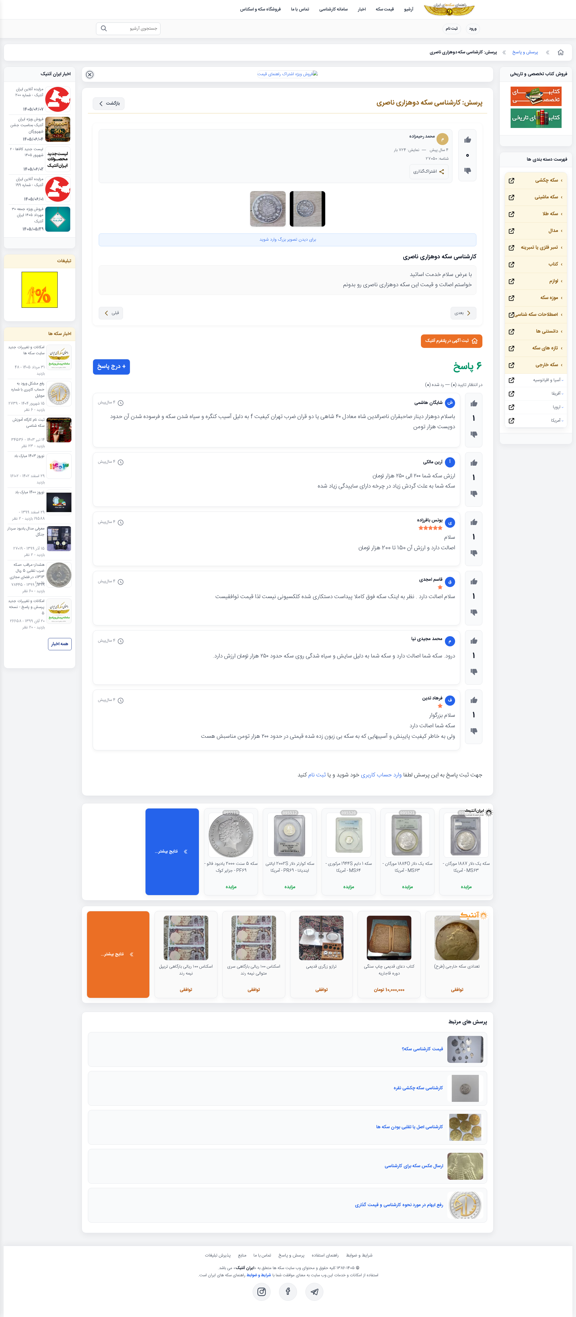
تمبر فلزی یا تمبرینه (539, 248)
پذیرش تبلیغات (218, 1255)
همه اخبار (59, 644)
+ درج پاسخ (111, 367)
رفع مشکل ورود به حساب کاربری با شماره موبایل (27, 390)
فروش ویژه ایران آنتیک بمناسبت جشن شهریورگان (26, 126)
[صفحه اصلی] (560, 52)
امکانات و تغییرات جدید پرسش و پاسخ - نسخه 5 (26, 607)
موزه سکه (549, 298)
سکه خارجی (547, 365)
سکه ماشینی (546, 197)
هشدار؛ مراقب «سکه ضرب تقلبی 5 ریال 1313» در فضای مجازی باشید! (27, 574)
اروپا (556, 407)
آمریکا (555, 420)
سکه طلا (550, 214)
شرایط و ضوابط (359, 1255)
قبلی (115, 313)
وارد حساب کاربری (381, 775)
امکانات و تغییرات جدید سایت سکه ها (26, 351)
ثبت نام (452, 29)
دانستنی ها (547, 332)
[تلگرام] (314, 1292)
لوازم (553, 281)
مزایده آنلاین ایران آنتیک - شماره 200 (29, 93)
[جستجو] (103, 29)
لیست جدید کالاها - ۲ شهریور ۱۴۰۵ (26, 153)
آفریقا (556, 393)
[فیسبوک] (288, 1292)
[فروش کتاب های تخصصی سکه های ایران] (536, 105)
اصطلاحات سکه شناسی (536, 315)
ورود (473, 29)
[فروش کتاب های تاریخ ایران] (536, 127)
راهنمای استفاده (325, 1255)
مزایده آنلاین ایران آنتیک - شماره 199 (29, 182)
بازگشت (113, 103)
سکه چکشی (546, 180)
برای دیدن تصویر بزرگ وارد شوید (288, 239)
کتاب (553, 264)
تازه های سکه (545, 348)
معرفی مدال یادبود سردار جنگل (26, 532)
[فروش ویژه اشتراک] (287, 74)
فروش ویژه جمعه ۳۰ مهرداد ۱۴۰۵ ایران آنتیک (27, 215)
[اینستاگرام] (262, 1292)
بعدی (459, 313)
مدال (553, 231)
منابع (242, 1255)
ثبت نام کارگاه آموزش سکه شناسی (28, 423)
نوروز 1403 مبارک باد (29, 456)
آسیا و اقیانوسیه (546, 380)
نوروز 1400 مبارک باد (29, 493)
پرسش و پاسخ (291, 1255)
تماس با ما (262, 1255)
